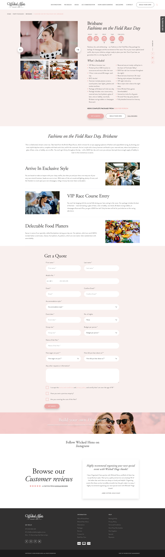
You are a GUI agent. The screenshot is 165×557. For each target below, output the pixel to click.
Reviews (79, 531)
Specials (111, 534)
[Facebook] (26, 541)
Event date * (50, 314)
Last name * (88, 262)
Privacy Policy (113, 522)
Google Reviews (61, 486)
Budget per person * (91, 327)
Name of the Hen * (52, 340)
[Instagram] (31, 541)
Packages (68, 5)
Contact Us (80, 534)
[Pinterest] (35, 541)
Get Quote (52, 406)
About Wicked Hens (83, 519)
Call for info (132, 116)
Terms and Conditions (115, 525)
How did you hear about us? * (94, 353)
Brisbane (29, 14)
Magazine (119, 5)
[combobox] (49, 281)
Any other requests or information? (58, 366)
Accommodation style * (54, 301)
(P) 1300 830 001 (30, 529)
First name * (50, 262)
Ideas (77, 5)
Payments (111, 537)
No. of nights (88, 314)
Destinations (56, 5)
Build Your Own (145, 5)
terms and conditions (66, 387)
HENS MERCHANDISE (105, 5)
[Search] (157, 5)
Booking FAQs (113, 519)
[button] (20, 50)
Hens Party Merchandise (116, 528)
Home (9, 14)
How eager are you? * (53, 353)
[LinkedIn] (39, 541)
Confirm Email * (89, 288)
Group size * (50, 327)
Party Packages (18, 14)
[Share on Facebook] (152, 53)
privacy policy (81, 387)
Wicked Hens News (83, 522)
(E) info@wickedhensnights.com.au (35, 532)
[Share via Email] (152, 57)
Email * (48, 288)
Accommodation (88, 5)
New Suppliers (113, 531)
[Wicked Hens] (16, 5)
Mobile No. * (50, 275)
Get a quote (95, 116)
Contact (129, 5)
